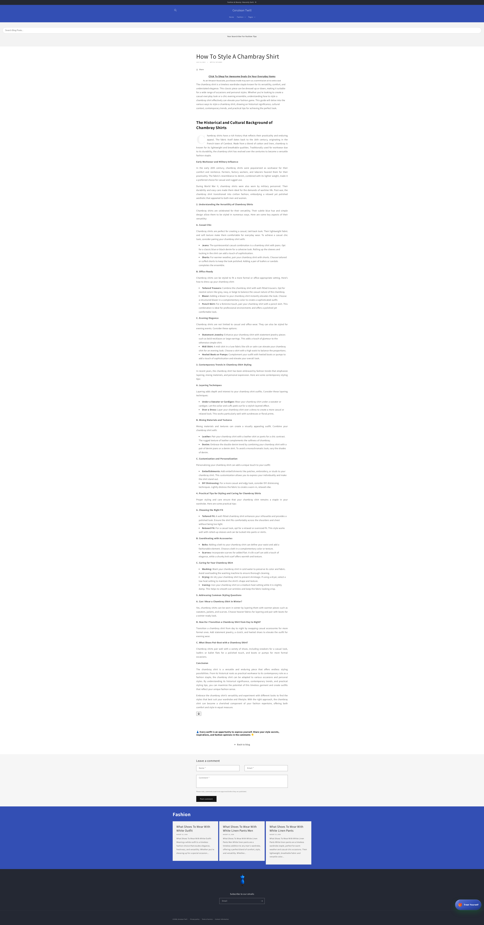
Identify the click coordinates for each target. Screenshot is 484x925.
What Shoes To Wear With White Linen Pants (286, 828)
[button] (175, 10)
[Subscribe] (262, 901)
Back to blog (243, 744)
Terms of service (207, 919)
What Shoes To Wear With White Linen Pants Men (240, 828)
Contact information (222, 919)
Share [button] (201, 69)
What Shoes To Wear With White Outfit (193, 828)
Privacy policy (195, 919)
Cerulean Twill (182, 919)
